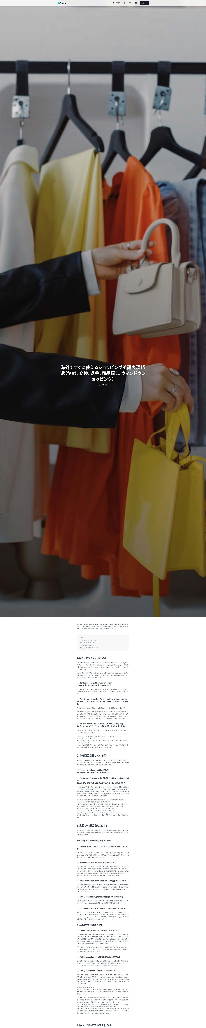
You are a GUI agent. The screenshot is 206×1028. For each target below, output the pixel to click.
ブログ (131, 3)
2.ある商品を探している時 (87, 642)
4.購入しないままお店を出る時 (89, 647)
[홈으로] (61, 3)
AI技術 (124, 3)
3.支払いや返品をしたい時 (87, 645)
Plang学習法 (116, 3)
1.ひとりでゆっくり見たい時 (88, 640)
